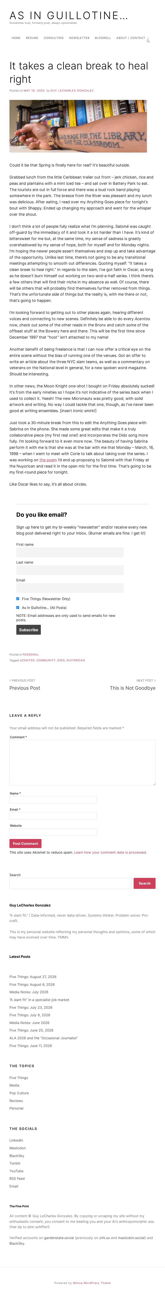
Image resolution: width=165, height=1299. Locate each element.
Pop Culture (19, 1093)
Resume (32, 38)
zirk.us (104, 1238)
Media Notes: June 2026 (29, 1023)
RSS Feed (17, 1178)
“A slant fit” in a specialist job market (39, 1000)
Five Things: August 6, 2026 (32, 984)
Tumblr (15, 1163)
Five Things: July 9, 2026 (29, 1015)
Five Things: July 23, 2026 (30, 1007)
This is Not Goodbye (133, 685)
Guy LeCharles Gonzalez (72, 90)
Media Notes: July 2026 (28, 992)
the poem (48, 460)
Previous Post (24, 685)
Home (16, 38)
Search (15, 875)
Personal (31, 654)
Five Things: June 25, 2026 (31, 1030)
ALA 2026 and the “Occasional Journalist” (43, 1038)
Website (16, 825)
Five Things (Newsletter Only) (45, 599)
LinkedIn (16, 1140)
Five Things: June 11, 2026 (30, 1046)
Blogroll (103, 38)
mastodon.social (131, 1238)
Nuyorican (76, 660)
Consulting (54, 38)
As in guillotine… (69, 15)
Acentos (27, 660)
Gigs (61, 660)
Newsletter (79, 38)
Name (15, 793)
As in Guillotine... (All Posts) (44, 607)
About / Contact (130, 38)
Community (46, 660)
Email (20, 580)
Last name (24, 562)
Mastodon (17, 1148)
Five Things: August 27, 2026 (33, 977)
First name (25, 544)
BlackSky (16, 1156)
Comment (18, 737)
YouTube (16, 1171)
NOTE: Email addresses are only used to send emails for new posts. (65, 617)
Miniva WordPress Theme (92, 1283)
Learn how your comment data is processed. (110, 852)
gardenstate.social (59, 1238)
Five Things (18, 1078)
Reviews (16, 1101)
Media (14, 1085)
